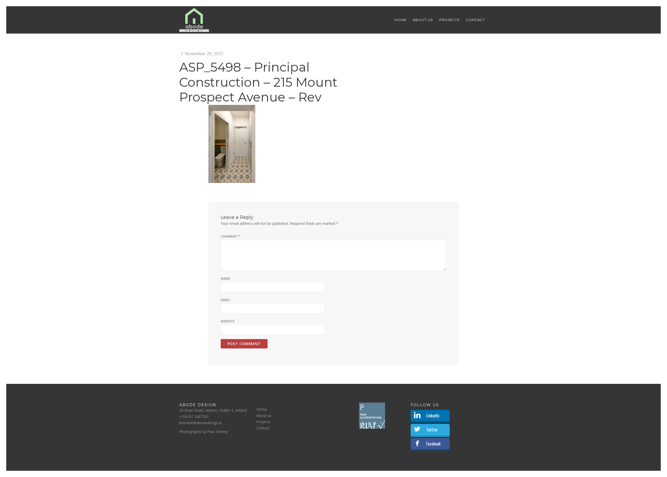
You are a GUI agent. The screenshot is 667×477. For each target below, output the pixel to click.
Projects (449, 20)
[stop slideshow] (380, 423)
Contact (475, 20)
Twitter (432, 430)
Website (227, 321)
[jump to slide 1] (369, 423)
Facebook (433, 444)
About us (423, 20)
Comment (230, 236)
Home (400, 20)
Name (225, 278)
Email (225, 300)
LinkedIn (432, 415)
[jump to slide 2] (374, 423)
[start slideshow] (363, 423)
